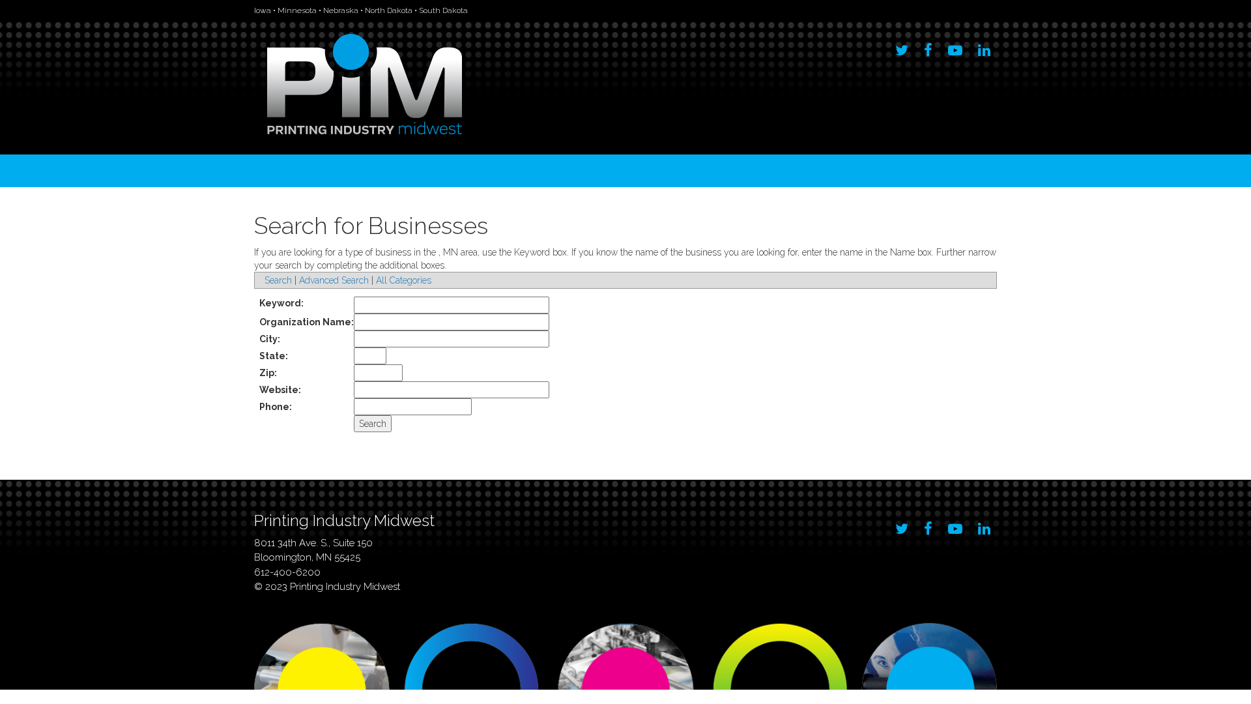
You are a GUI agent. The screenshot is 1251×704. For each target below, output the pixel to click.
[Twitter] (902, 47)
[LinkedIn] (984, 47)
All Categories (403, 280)
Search (278, 280)
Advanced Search (334, 280)
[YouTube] (955, 47)
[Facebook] (928, 47)
